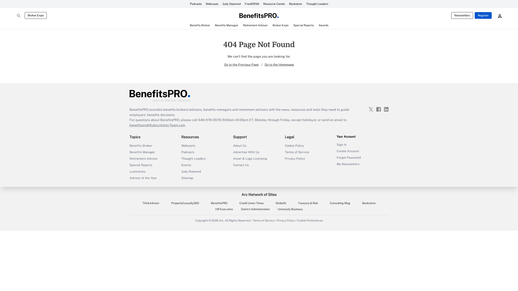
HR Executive (224, 209)
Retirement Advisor (144, 158)
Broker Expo (36, 15)
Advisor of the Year (143, 178)
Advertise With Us (246, 152)
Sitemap (187, 178)
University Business (290, 209)
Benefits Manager (142, 152)
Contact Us (241, 165)
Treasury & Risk (308, 203)
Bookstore (295, 3)
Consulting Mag (340, 203)
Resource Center (274, 3)
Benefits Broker (141, 145)
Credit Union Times (251, 203)
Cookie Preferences (310, 220)
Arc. (221, 220)
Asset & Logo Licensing (250, 158)
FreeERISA (252, 3)
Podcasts (196, 3)
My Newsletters (348, 164)
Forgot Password (349, 157)
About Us (239, 145)
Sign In (342, 144)
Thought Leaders (317, 3)
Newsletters (462, 15)
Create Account (348, 151)
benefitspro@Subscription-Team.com (157, 125)
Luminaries (137, 171)
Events (186, 165)
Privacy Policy (295, 158)
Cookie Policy (294, 145)
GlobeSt (281, 203)
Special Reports (141, 165)
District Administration (255, 209)
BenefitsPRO (219, 203)
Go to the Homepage (279, 64)
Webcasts (212, 3)
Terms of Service (297, 152)
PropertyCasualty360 (185, 203)
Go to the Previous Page (241, 64)
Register (483, 15)
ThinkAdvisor (150, 203)
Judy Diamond (231, 3)
